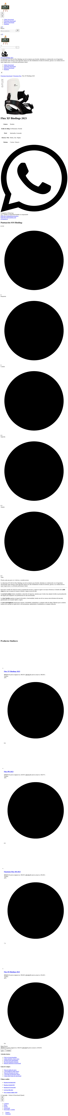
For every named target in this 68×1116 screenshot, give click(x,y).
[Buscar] (17, 30)
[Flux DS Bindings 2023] (16, 968)
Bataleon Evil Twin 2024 (10, 1087)
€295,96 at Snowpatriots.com (8, 217)
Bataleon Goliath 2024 (9, 1085)
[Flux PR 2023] (16, 768)
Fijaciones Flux (17, 76)
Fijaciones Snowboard (6, 76)
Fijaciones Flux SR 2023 (12, 872)
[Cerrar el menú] (2, 16)
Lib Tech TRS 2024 (8, 1090)
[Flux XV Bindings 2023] (16, 668)
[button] (34, 73)
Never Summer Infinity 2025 (10, 1092)
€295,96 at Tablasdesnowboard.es (9, 216)
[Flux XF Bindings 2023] (5, 56)
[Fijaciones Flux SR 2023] (16, 868)
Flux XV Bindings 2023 (12, 671)
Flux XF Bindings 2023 (7, 57)
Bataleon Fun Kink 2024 (9, 1082)
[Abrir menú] (1, 45)
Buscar (2, 28)
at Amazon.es (4, 219)
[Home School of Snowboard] (5, 11)
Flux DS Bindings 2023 (12, 972)
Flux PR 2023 (8, 771)
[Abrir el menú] (2, 13)
